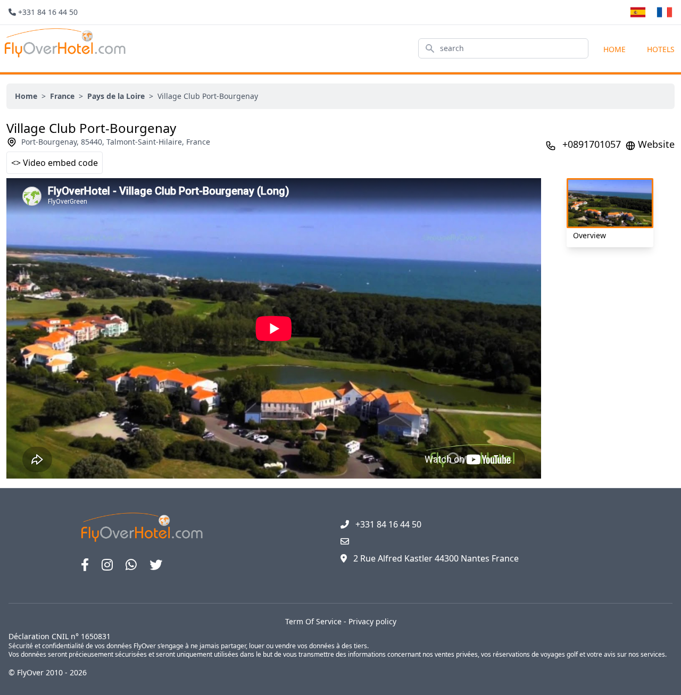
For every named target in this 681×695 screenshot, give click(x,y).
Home (614, 49)
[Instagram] (107, 564)
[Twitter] (156, 564)
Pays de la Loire (116, 96)
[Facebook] (85, 564)
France (62, 96)
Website (656, 144)
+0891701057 (591, 144)
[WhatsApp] (131, 564)
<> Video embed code (54, 163)
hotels (661, 49)
